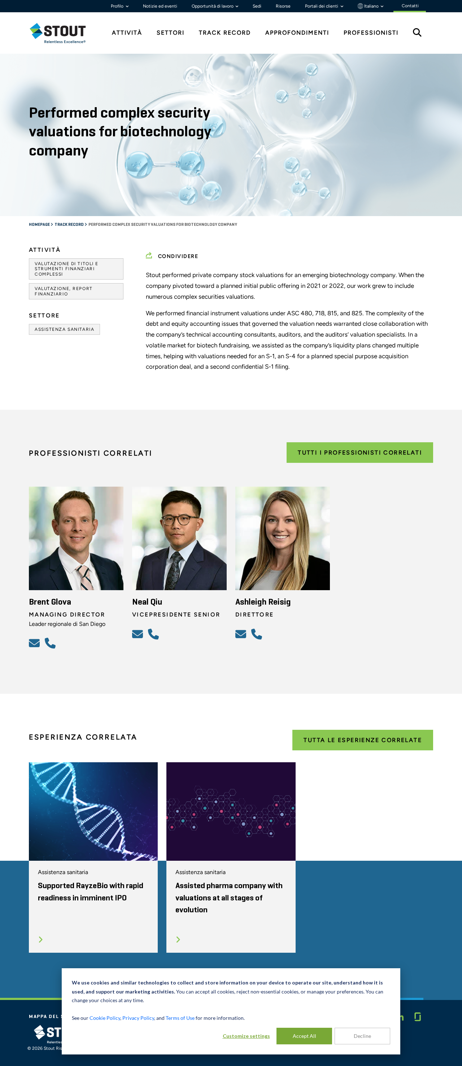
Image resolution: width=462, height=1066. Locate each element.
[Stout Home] (63, 33)
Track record (69, 225)
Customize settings (246, 1036)
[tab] (63, 33)
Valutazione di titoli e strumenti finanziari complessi (67, 269)
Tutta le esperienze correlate (363, 740)
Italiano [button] (371, 6)
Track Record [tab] (225, 32)
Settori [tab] (170, 32)
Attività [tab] (127, 32)
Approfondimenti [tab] (297, 32)
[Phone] (51, 643)
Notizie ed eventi (160, 6)
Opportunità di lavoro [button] (213, 6)
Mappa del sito (51, 1016)
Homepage (40, 225)
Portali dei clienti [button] (322, 6)
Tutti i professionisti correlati (360, 452)
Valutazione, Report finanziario (64, 291)
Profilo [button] (118, 6)
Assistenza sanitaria (64, 329)
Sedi (257, 6)
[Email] (35, 643)
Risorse (283, 6)
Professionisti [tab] (371, 32)
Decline (362, 1036)
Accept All (304, 1036)
